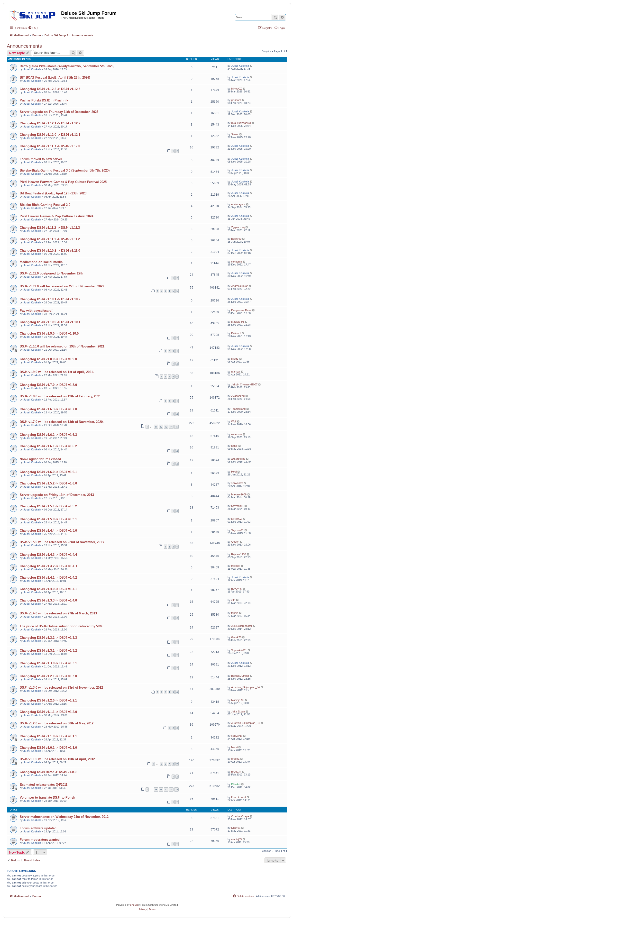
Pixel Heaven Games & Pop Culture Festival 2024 (56, 216)
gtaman (235, 371)
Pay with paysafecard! (36, 310)
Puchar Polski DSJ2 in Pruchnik (44, 100)
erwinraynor (238, 204)
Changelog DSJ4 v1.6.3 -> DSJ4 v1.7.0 (48, 409)
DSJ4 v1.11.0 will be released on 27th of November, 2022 (62, 286)
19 (176, 789)
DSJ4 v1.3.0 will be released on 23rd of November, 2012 (61, 687)
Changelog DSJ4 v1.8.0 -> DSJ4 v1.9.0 (48, 359)
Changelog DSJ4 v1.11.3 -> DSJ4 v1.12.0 (50, 146)
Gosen (235, 541)
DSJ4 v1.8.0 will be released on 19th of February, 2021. (61, 396)
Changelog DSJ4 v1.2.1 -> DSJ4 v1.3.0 (48, 676)
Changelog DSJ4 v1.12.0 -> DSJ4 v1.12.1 (50, 135)
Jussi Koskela (32, 69)
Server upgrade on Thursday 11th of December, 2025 (59, 112)
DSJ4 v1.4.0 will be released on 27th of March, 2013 (58, 613)
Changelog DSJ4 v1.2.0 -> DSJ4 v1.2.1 (48, 700)
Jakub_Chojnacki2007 (244, 384)
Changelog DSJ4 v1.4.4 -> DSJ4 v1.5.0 (48, 530)
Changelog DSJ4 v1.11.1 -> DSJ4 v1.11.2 (50, 239)
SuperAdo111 (239, 650)
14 (171, 426)
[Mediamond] (34, 14)
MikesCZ (236, 88)
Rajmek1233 (238, 554)
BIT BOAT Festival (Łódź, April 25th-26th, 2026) (55, 77)
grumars (236, 100)
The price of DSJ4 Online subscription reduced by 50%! (61, 626)
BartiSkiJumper (240, 675)
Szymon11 (237, 505)
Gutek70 (236, 637)
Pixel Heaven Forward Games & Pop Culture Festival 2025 (63, 182)
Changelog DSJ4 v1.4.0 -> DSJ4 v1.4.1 (48, 589)
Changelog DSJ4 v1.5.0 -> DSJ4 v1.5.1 (48, 519)
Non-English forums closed (40, 459)
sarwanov (237, 483)
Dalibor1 (236, 333)
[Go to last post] (251, 65)
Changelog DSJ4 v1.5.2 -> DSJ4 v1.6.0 (48, 483)
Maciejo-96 (237, 321)
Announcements (24, 46)
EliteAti (235, 784)
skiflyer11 (236, 735)
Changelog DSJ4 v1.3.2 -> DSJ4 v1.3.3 (48, 637)
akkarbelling (238, 458)
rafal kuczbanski (241, 122)
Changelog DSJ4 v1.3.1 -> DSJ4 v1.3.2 (48, 650)
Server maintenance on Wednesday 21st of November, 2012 (64, 817)
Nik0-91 (235, 827)
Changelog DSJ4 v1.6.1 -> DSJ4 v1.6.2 (48, 446)
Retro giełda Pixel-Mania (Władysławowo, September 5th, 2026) (67, 66)
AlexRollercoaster (241, 625)
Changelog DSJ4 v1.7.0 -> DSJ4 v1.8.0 (48, 385)
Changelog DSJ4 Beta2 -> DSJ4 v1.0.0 (48, 772)
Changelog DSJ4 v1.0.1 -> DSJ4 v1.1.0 (48, 747)
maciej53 (236, 839)
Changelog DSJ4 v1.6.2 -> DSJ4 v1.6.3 (48, 435)
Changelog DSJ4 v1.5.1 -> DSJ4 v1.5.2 (48, 506)
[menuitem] (33, 28)
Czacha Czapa (240, 816)
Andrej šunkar (239, 285)
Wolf (233, 421)
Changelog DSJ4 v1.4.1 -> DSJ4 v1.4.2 (48, 577)
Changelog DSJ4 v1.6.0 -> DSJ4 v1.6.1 (48, 472)
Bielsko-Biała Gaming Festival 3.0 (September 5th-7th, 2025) (65, 170)
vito (233, 600)
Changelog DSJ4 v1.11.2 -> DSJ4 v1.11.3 (50, 227)
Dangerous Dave (241, 310)
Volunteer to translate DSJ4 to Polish (47, 797)
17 (166, 789)
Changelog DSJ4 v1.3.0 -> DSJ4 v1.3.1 (48, 663)
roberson (236, 434)
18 (171, 789)
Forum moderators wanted (40, 839)
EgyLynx (236, 588)
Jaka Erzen (238, 711)
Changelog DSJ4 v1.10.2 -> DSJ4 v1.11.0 (50, 250)
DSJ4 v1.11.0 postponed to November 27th (51, 273)
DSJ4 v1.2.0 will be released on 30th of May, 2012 (56, 723)
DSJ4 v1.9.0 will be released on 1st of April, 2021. (57, 372)
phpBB (134, 904)
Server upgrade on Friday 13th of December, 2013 (57, 495)
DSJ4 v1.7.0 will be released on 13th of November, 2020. (62, 422)
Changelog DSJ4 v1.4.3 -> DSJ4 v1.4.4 (48, 554)
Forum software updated (38, 828)
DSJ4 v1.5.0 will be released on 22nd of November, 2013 (62, 542)
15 (176, 426)
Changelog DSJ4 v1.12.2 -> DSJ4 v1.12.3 (50, 89)
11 (156, 426)
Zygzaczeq (238, 227)
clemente (236, 261)
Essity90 (236, 238)
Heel (234, 471)
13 (166, 426)
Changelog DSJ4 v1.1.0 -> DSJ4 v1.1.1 (48, 736)
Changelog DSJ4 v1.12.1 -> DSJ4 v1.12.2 (50, 123)
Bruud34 (236, 771)
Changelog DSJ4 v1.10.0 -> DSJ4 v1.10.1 (50, 322)
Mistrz (234, 358)
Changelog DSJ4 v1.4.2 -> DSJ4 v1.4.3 (48, 566)
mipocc (235, 565)
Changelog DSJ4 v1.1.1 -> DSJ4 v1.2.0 (48, 712)
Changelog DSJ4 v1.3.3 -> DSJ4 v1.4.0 (48, 600)
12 (161, 426)
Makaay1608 (239, 494)
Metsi (234, 747)
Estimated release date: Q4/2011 (43, 784)
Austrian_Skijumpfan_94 (245, 687)
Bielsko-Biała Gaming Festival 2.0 (45, 205)
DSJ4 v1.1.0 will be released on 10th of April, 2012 (57, 759)
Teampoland (238, 408)
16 (161, 789)
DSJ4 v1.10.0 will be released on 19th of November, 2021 (62, 346)
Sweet (234, 134)
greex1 (235, 758)
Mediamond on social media (41, 262)
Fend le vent (238, 797)
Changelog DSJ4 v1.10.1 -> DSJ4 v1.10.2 (50, 299)
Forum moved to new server (41, 159)
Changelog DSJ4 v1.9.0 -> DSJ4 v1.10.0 (49, 333)
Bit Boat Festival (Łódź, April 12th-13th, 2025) (53, 193)
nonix (234, 445)
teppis (234, 612)
